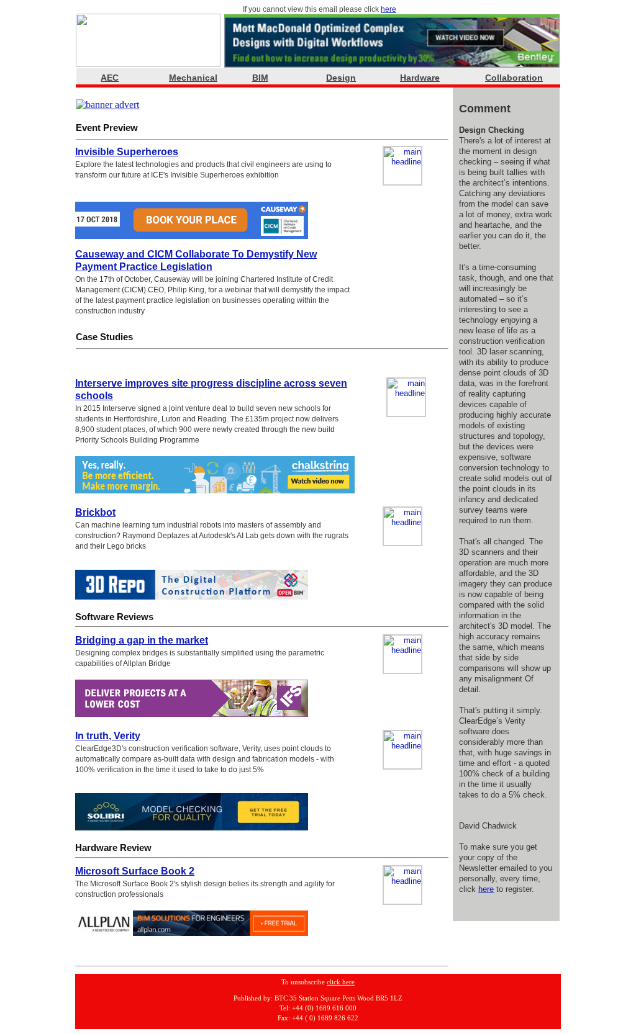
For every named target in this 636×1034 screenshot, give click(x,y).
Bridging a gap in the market (141, 640)
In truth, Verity (107, 736)
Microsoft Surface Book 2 (134, 871)
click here (341, 982)
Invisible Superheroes (126, 151)
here (388, 9)
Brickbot (95, 512)
